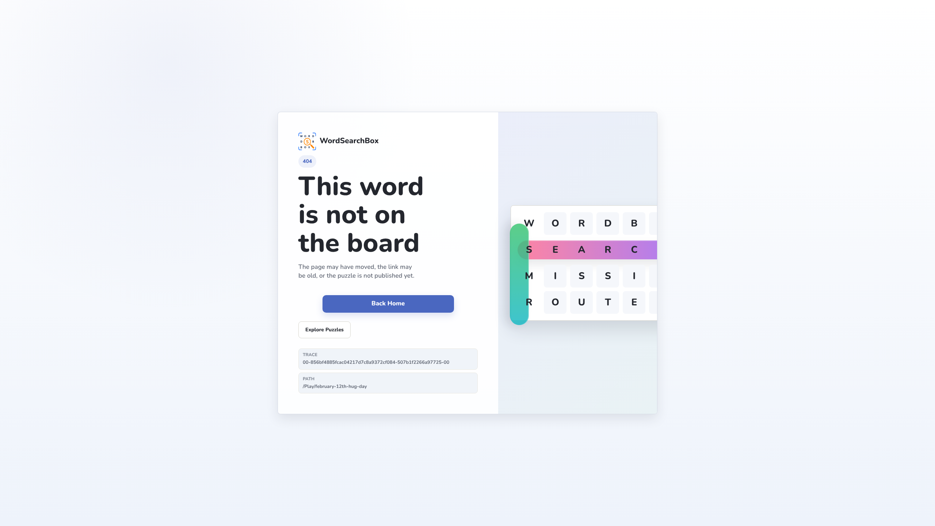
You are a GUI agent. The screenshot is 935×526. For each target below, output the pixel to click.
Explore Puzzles (324, 329)
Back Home (388, 304)
